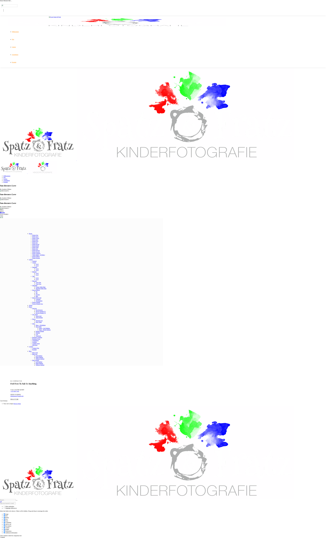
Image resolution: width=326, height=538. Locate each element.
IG (13, 399)
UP (1, 501)
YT (15, 399)
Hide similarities (9, 506)
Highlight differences (11, 508)
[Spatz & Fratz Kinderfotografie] (147, 160)
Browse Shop (17, 403)
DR (17, 399)
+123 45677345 (14, 391)
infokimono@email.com (16, 396)
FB (11, 399)
